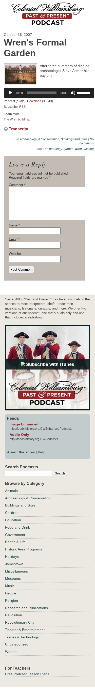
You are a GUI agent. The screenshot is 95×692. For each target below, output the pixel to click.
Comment (17, 185)
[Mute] (72, 92)
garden (68, 149)
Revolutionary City (19, 622)
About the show (21, 452)
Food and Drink (17, 527)
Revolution (13, 615)
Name (14, 225)
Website (15, 254)
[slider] (84, 92)
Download (34, 101)
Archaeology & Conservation (39, 139)
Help (42, 452)
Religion (11, 600)
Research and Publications (26, 608)
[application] (49, 93)
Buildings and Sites (74, 139)
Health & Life (15, 542)
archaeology (53, 149)
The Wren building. (17, 119)
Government (15, 535)
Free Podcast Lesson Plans (27, 674)
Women (11, 652)
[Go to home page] (47, 23)
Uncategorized (16, 644)
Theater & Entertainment (25, 630)
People (10, 593)
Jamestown (14, 564)
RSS (22, 107)
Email (14, 239)
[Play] (10, 92)
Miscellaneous (16, 571)
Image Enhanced (24, 424)
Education (13, 520)
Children (11, 513)
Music (9, 586)
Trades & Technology (22, 637)
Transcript (18, 129)
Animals (11, 491)
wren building (84, 149)
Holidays (12, 557)
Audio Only (19, 435)
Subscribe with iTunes (49, 364)
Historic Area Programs (23, 549)
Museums (13, 578)
